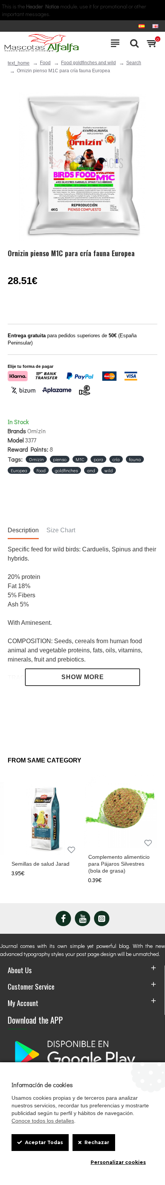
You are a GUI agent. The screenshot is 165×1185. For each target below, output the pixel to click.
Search (133, 62)
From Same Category (44, 760)
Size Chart (60, 530)
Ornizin (36, 431)
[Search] (132, 43)
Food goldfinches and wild (88, 62)
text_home (19, 63)
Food (45, 62)
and (91, 470)
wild (108, 470)
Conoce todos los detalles (43, 1121)
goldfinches (66, 470)
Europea (19, 470)
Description (23, 530)
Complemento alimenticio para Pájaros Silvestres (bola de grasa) (119, 864)
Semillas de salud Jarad (40, 864)
